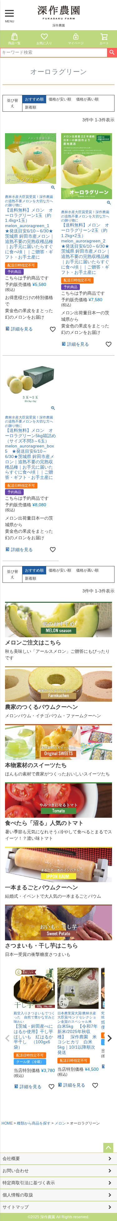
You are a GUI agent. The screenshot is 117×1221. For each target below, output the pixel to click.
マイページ (76, 43)
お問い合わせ (15, 1170)
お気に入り (44, 43)
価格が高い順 (87, 99)
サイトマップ (15, 1207)
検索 (112, 52)
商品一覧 (14, 43)
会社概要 (11, 1158)
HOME (7, 1123)
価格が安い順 (60, 99)
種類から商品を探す (34, 1123)
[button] (7, 1038)
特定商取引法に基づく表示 (28, 1182)
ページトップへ (108, 1148)
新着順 (30, 107)
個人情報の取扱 (17, 1194)
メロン (60, 1123)
